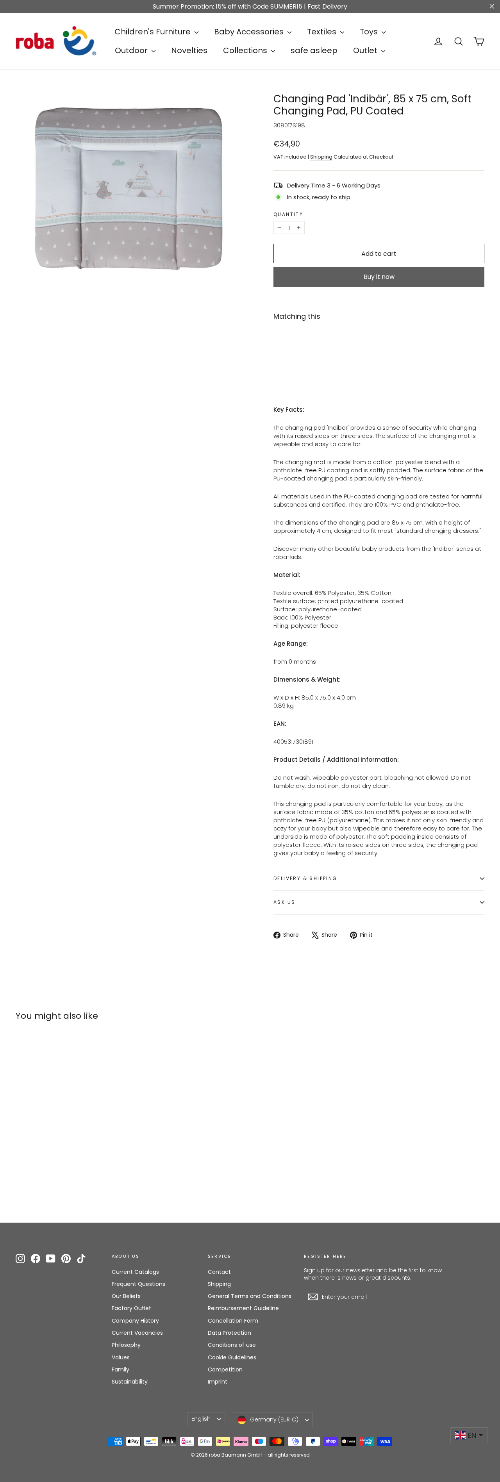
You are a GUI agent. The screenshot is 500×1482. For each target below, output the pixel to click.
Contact (219, 1272)
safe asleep (314, 50)
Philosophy (126, 1345)
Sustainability (130, 1382)
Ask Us (284, 902)
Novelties (189, 50)
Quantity (288, 214)
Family (120, 1369)
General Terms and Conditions (249, 1296)
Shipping (321, 157)
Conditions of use (232, 1345)
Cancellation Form (233, 1321)
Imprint (217, 1382)
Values (121, 1357)
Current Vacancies (137, 1333)
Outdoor (132, 50)
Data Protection (229, 1333)
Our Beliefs (126, 1296)
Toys (370, 31)
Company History (135, 1321)
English (201, 1419)
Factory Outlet (131, 1308)
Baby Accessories (250, 31)
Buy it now (379, 276)
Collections (246, 50)
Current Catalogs (135, 1272)
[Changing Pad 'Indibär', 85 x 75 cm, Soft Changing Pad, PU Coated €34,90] (291, 350)
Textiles (322, 31)
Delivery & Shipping (305, 878)
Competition (225, 1369)
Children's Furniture (153, 31)
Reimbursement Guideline (243, 1308)
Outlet (366, 50)
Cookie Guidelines (232, 1357)
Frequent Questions (138, 1284)
